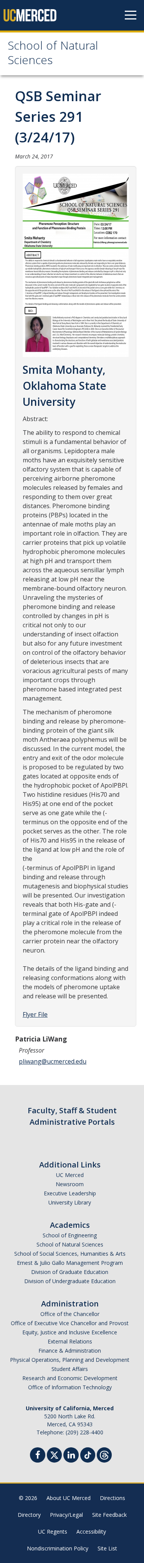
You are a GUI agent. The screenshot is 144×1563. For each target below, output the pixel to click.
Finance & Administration (69, 1350)
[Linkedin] (71, 1456)
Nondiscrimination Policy (57, 1548)
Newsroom (70, 1184)
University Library (69, 1202)
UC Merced (70, 1175)
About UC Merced (68, 1498)
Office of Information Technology (70, 1387)
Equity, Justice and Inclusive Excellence (69, 1332)
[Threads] (104, 1454)
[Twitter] (54, 1454)
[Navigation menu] (130, 15)
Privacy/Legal (66, 1514)
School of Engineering (70, 1235)
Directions (112, 1498)
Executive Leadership (70, 1193)
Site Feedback (109, 1514)
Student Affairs (69, 1368)
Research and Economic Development (70, 1378)
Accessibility (91, 1531)
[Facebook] (37, 1456)
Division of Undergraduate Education (70, 1281)
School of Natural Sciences (53, 54)
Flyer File (35, 1014)
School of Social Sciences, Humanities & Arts (70, 1253)
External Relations (70, 1341)
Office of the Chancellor (69, 1314)
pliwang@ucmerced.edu (52, 1061)
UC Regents (52, 1531)
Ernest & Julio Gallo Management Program (70, 1262)
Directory (29, 1514)
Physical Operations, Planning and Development (69, 1359)
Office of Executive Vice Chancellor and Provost (70, 1323)
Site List (107, 1548)
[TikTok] (87, 1454)
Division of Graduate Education (69, 1272)
